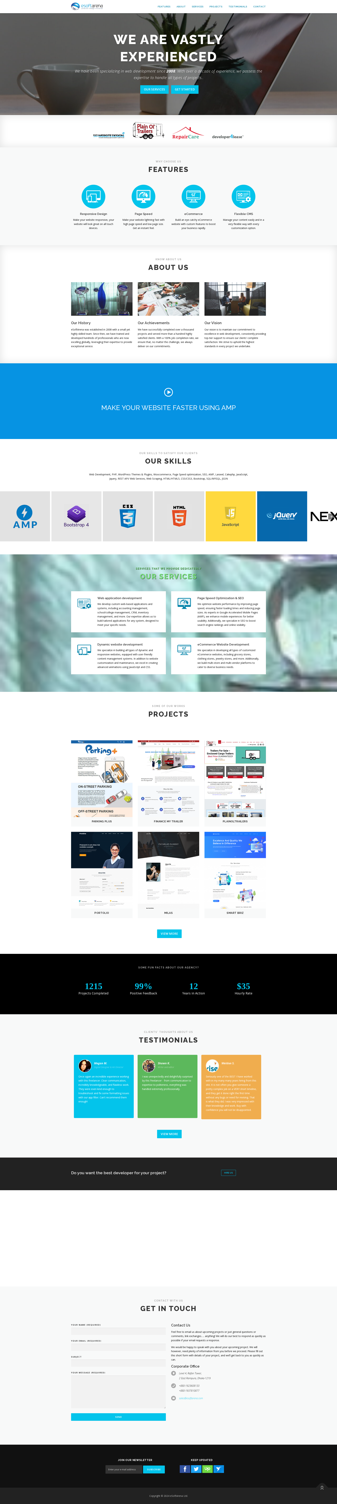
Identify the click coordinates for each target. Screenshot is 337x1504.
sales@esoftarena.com (191, 1398)
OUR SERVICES (154, 89)
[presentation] (331, 517)
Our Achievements (154, 323)
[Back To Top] (322, 1487)
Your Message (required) (88, 1372)
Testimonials (238, 6)
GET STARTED (185, 89)
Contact (259, 6)
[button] (168, 392)
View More (169, 934)
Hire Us (228, 1172)
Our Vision (213, 323)
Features (164, 6)
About (181, 6)
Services (198, 6)
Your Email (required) (86, 1340)
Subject (76, 1356)
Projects (216, 6)
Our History (81, 323)
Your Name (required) (86, 1324)
